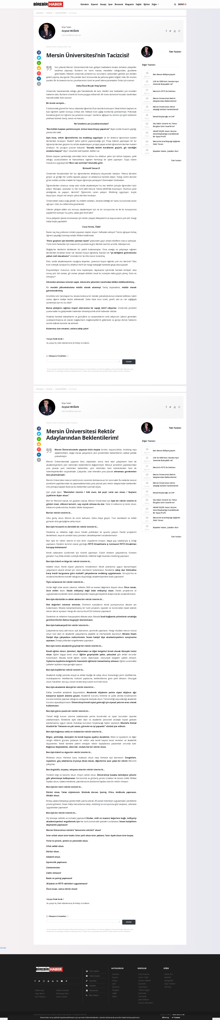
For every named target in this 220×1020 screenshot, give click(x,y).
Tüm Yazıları (175, 51)
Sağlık (139, 4)
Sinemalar (142, 993)
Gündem (84, 4)
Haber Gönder (61, 996)
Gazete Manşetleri (145, 1003)
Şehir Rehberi (143, 999)
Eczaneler (142, 983)
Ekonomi (119, 4)
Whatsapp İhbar (62, 993)
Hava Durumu (143, 974)
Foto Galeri (94, 971)
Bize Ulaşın (94, 995)
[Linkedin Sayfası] (54, 981)
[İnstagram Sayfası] (45, 981)
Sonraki (3, 948)
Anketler (167, 977)
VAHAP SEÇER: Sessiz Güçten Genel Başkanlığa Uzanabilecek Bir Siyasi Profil (166, 134)
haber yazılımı (92, 1015)
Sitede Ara (168, 974)
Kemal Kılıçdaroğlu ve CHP (163, 116)
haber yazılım (124, 1015)
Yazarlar (49, 13)
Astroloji (167, 987)
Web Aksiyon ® (178, 1015)
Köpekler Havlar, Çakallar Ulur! (165, 151)
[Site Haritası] (63, 981)
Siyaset (94, 4)
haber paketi (103, 1015)
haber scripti (113, 1015)
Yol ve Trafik (143, 977)
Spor (110, 4)
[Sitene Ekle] (67, 981)
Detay (166, 1017)
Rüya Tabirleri (169, 983)
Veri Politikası (40, 996)
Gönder (129, 362)
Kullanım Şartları (62, 990)
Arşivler (92, 985)
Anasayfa (40, 13)
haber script (134, 1015)
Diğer (154, 4)
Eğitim (147, 4)
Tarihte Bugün (144, 990)
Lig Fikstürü (142, 987)
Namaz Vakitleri (144, 980)
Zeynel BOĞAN (60, 13)
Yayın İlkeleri (40, 993)
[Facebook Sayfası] (36, 981)
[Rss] (58, 981)
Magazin (129, 4)
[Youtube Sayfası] (49, 981)
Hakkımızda (39, 990)
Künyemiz (93, 990)
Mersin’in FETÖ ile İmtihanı (164, 91)
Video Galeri (94, 976)
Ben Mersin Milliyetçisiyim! (164, 74)
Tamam (177, 1017)
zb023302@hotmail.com (71, 35)
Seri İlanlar (142, 996)
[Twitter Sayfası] (40, 981)
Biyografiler (169, 980)
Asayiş (103, 4)
